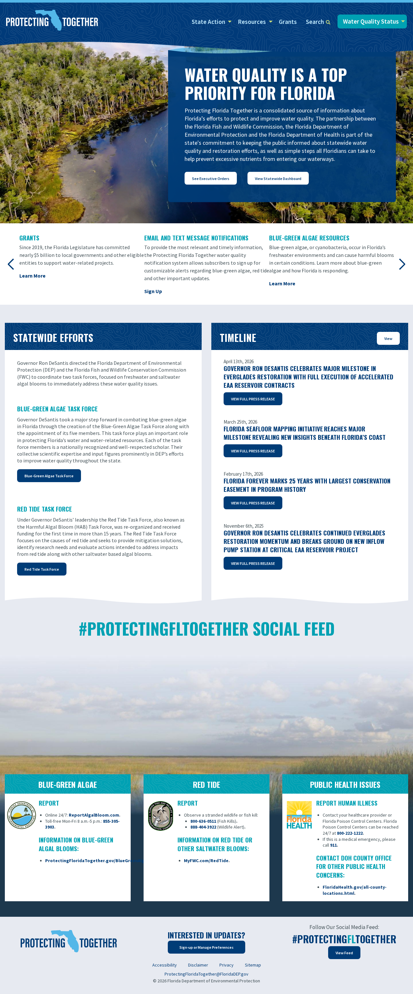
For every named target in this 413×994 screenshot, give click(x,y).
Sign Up (153, 291)
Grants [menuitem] (288, 22)
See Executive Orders (210, 178)
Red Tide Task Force (42, 569)
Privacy (226, 965)
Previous (11, 264)
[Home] (52, 20)
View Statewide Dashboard (278, 178)
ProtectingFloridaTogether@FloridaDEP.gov (206, 974)
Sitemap (253, 965)
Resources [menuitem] (252, 22)
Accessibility (164, 965)
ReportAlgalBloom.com (94, 815)
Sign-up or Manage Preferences (206, 947)
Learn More (32, 275)
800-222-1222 (350, 833)
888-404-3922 (203, 827)
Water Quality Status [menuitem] (371, 21)
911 (333, 845)
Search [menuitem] (315, 22)
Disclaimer (198, 965)
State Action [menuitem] (208, 22)
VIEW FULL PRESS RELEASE (253, 563)
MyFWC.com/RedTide (206, 860)
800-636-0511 (203, 821)
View (388, 338)
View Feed (344, 952)
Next (402, 264)
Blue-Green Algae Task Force (49, 475)
